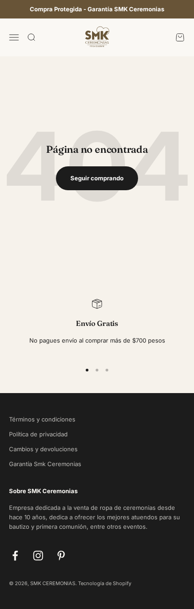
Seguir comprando (97, 178)
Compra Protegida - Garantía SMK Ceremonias (97, 9)
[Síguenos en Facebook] (15, 555)
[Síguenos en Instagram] (38, 555)
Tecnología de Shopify (104, 583)
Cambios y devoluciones (43, 449)
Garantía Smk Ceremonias (45, 463)
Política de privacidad (38, 434)
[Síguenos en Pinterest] (61, 555)
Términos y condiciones (42, 419)
